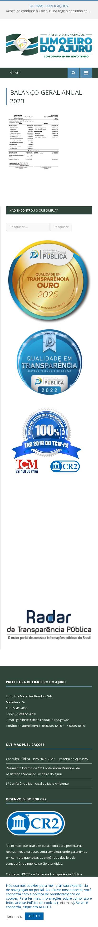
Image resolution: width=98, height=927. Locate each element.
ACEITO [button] (34, 916)
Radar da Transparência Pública (59, 874)
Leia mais (65, 902)
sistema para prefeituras (64, 845)
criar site (35, 845)
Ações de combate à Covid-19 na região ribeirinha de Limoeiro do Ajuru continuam (50, 11)
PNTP (26, 874)
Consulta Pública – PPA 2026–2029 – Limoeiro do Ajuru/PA (47, 759)
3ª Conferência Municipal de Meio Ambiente (37, 783)
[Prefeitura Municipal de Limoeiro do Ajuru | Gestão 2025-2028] (49, 44)
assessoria (39, 851)
